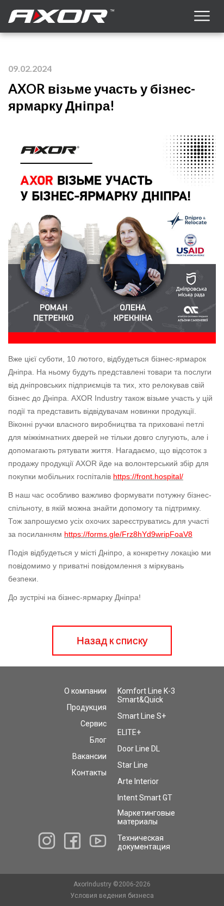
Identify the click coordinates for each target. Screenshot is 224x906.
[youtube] (98, 840)
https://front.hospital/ (148, 476)
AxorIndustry (93, 884)
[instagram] (46, 840)
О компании (85, 691)
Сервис (93, 723)
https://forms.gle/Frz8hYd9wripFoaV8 (128, 534)
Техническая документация (143, 842)
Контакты (89, 772)
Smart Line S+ (141, 716)
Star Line (132, 765)
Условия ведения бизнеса (112, 895)
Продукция (87, 707)
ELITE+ (129, 732)
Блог (98, 740)
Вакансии (89, 756)
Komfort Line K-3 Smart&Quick (146, 695)
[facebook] (72, 840)
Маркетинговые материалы (146, 817)
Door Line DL (138, 748)
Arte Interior (138, 781)
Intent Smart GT (144, 797)
